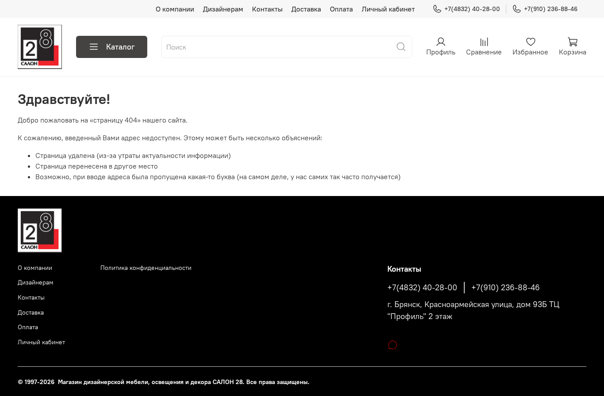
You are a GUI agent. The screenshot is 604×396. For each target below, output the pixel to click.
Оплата (341, 8)
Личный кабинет (388, 8)
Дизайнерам (223, 8)
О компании (175, 8)
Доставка (306, 8)
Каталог (120, 47)
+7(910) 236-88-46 (550, 9)
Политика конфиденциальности (145, 268)
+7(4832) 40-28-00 (472, 9)
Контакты (267, 8)
